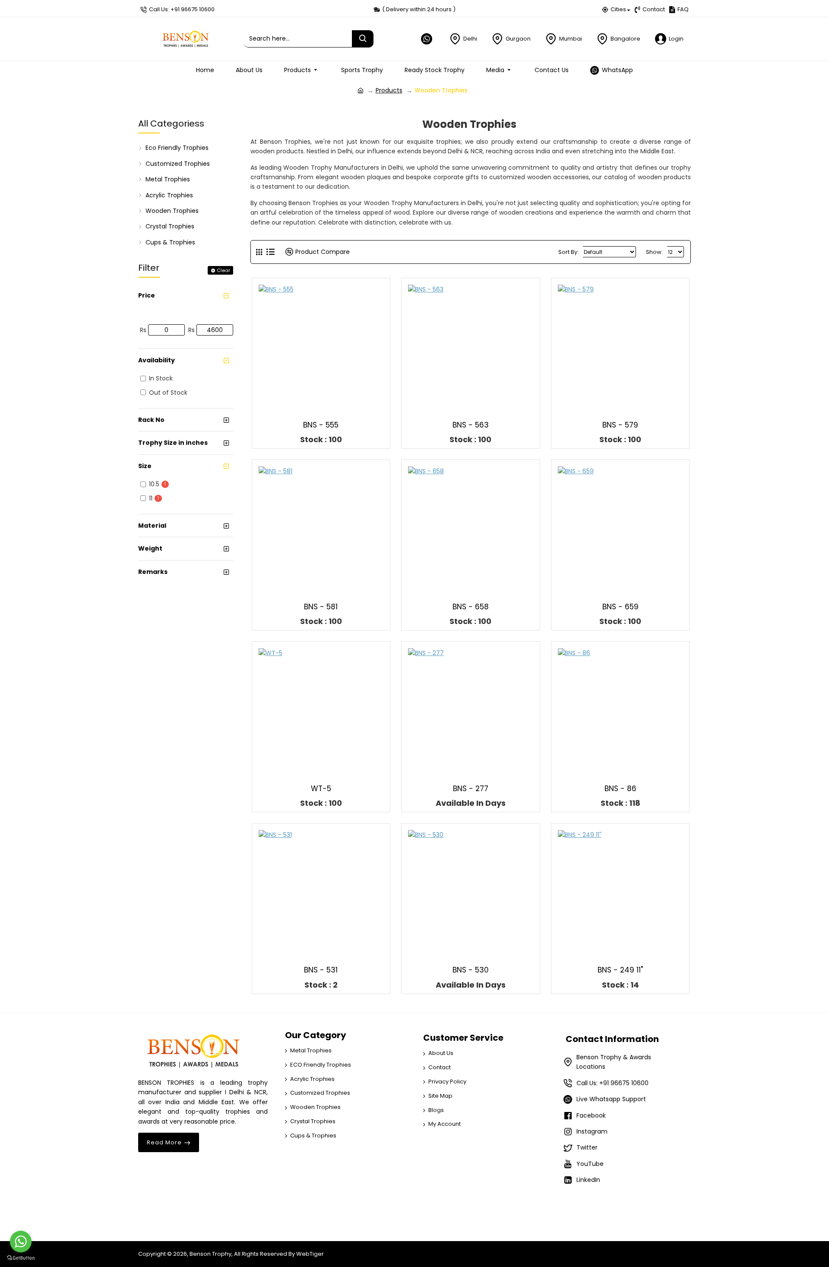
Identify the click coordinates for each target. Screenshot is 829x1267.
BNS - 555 (321, 425)
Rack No (151, 419)
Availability (156, 360)
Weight (150, 548)
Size (145, 466)
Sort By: (568, 252)
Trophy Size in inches (173, 442)
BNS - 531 (321, 970)
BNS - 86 (620, 788)
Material (152, 525)
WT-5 (321, 788)
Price (146, 295)
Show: (654, 252)
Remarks (153, 571)
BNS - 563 (470, 425)
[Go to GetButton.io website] (21, 1258)
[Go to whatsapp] (21, 1241)
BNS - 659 (620, 606)
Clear (223, 270)
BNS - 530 (470, 970)
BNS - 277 (470, 788)
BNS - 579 (620, 425)
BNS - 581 (321, 606)
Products (389, 90)
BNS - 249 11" (620, 970)
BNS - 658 (470, 606)
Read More (164, 1142)
